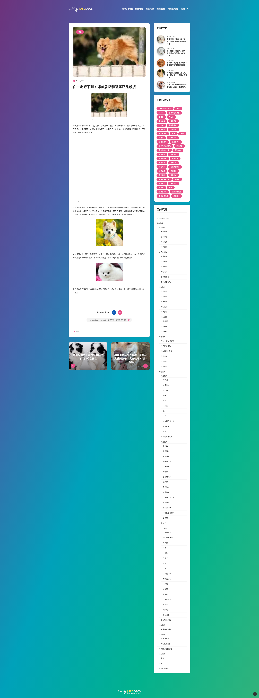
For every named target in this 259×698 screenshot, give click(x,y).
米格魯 (177, 179)
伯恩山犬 (166, 446)
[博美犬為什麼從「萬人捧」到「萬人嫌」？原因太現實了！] (161, 73)
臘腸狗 (165, 594)
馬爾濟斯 (166, 615)
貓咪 (183, 9)
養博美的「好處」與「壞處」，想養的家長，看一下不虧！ (176, 41)
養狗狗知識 (173, 9)
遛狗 (162, 658)
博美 (80, 32)
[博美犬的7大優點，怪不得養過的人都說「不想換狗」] (161, 85)
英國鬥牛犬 (167, 599)
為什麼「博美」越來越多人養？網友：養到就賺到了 (177, 64)
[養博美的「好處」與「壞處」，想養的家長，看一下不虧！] (161, 39)
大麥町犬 (166, 456)
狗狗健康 (179, 146)
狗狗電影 (164, 247)
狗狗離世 (164, 331)
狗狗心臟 (164, 291)
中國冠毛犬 (167, 532)
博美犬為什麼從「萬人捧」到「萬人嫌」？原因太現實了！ (177, 75)
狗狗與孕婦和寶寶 (165, 649)
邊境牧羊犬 (162, 192)
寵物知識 (139, 9)
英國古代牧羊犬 (168, 497)
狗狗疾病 (162, 163)
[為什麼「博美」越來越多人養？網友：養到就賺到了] (161, 63)
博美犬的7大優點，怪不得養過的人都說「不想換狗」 (177, 86)
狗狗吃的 (150, 9)
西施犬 (161, 188)
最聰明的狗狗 (166, 629)
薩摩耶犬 (173, 183)
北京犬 (165, 543)
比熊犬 (161, 138)
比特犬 (165, 472)
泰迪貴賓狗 (162, 142)
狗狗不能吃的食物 (165, 146)
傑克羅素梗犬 (168, 538)
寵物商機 (162, 121)
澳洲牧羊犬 (175, 142)
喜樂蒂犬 (166, 451)
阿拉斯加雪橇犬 (168, 513)
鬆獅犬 (165, 431)
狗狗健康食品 (166, 346)
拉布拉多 (173, 129)
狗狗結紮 (162, 167)
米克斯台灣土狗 (164, 179)
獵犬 (164, 411)
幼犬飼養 (164, 256)
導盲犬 (163, 523)
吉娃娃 (161, 117)
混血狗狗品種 (166, 620)
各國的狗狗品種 (174, 113)
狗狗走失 (164, 272)
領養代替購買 (176, 192)
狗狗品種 (161, 9)
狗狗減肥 (164, 307)
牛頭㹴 (165, 406)
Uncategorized (165, 108)
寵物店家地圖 (127, 9)
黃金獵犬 (176, 196)
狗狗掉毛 (164, 261)
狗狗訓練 (162, 171)
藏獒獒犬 (166, 502)
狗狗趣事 (173, 171)
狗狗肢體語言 (175, 167)
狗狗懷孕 (164, 296)
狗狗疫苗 (164, 312)
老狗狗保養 (165, 277)
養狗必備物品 (163, 196)
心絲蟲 (165, 321)
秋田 (164, 416)
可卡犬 (161, 113)
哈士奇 (171, 117)
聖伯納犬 (162, 183)
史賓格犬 (166, 385)
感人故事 (162, 129)
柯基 (173, 134)
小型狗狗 (164, 528)
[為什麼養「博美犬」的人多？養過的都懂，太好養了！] (161, 51)
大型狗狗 (164, 442)
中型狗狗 (164, 376)
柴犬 (182, 134)
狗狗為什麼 (162, 158)
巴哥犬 (161, 125)
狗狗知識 (173, 163)
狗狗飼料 (162, 175)
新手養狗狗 (162, 134)
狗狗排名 (178, 150)
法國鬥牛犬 (173, 138)
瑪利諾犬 (173, 175)
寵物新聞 (173, 121)
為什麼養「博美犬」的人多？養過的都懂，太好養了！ (176, 53)
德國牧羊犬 (173, 125)
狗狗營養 (175, 158)
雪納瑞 (165, 610)
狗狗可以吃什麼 (164, 150)
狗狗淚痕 (162, 154)
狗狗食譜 (164, 361)
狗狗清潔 (173, 154)
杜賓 (164, 563)
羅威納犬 (166, 487)
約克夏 (165, 589)
